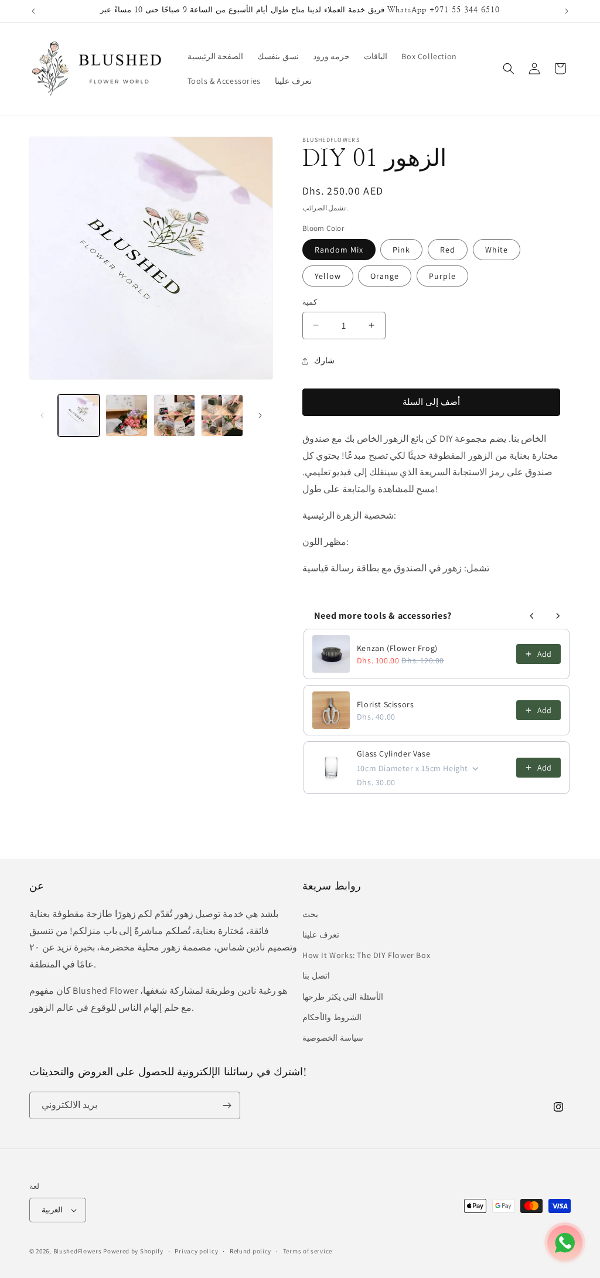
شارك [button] (324, 360)
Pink (401, 249)
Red (447, 249)
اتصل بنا (316, 975)
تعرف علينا (320, 934)
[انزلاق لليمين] (260, 415)
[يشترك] (227, 1105)
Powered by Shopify (133, 1251)
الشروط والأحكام (332, 1017)
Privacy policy (196, 1251)
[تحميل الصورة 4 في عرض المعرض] (222, 415)
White (496, 249)
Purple (442, 276)
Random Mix (339, 249)
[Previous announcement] (33, 11)
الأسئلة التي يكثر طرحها (342, 996)
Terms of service (307, 1251)
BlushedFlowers (77, 1251)
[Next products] (558, 616)
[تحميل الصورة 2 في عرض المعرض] (126, 415)
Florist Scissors (385, 704)
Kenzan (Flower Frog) (397, 648)
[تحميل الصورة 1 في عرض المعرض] (79, 415)
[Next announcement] (566, 11)
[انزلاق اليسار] (42, 415)
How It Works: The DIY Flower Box (366, 955)
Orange (384, 276)
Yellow (328, 276)
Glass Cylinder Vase (393, 753)
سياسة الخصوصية (332, 1037)
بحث (310, 914)
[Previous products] (532, 616)
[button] (508, 68)
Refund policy (250, 1251)
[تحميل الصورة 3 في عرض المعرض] (174, 415)
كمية (309, 302)
